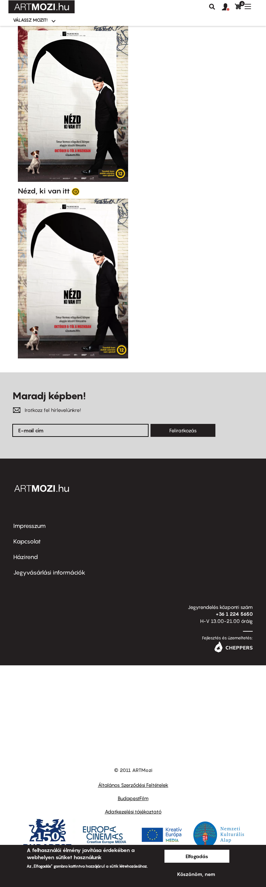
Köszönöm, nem (196, 874)
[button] (228, 7)
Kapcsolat (27, 541)
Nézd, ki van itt (44, 191)
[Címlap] (41, 6)
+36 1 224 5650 (234, 614)
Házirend (25, 557)
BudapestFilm (133, 798)
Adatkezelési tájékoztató (133, 811)
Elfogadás (197, 856)
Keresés (212, 7)
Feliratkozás (183, 430)
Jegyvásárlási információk (49, 572)
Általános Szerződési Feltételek (133, 785)
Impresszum (29, 525)
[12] (75, 191)
